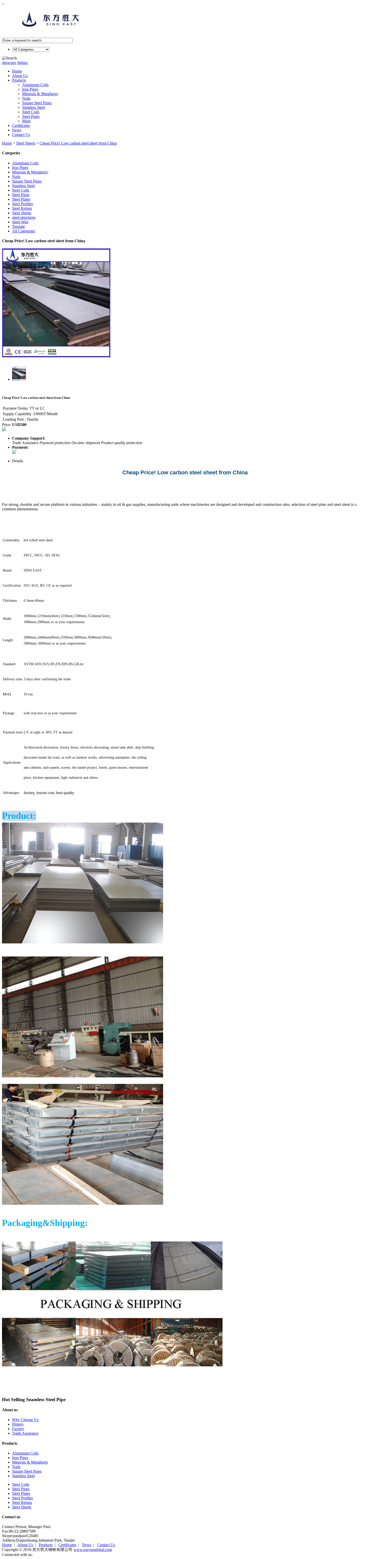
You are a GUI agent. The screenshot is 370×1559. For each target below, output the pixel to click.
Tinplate (18, 226)
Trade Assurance (25, 1433)
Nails (26, 98)
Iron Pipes (30, 89)
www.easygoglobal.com (92, 1549)
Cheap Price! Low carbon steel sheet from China (78, 143)
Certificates (21, 125)
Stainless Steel (33, 107)
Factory (18, 1429)
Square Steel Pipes (37, 103)
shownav (9, 62)
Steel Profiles (22, 204)
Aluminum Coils (35, 85)
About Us (20, 76)
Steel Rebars (22, 208)
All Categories (23, 231)
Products (19, 80)
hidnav (22, 62)
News (16, 130)
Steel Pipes (31, 116)
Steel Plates (21, 199)
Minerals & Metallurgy (40, 94)
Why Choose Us (25, 1420)
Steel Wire (20, 222)
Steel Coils (30, 112)
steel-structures (23, 217)
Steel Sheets (25, 143)
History (18, 1424)
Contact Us (21, 134)
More (26, 121)
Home (17, 71)
